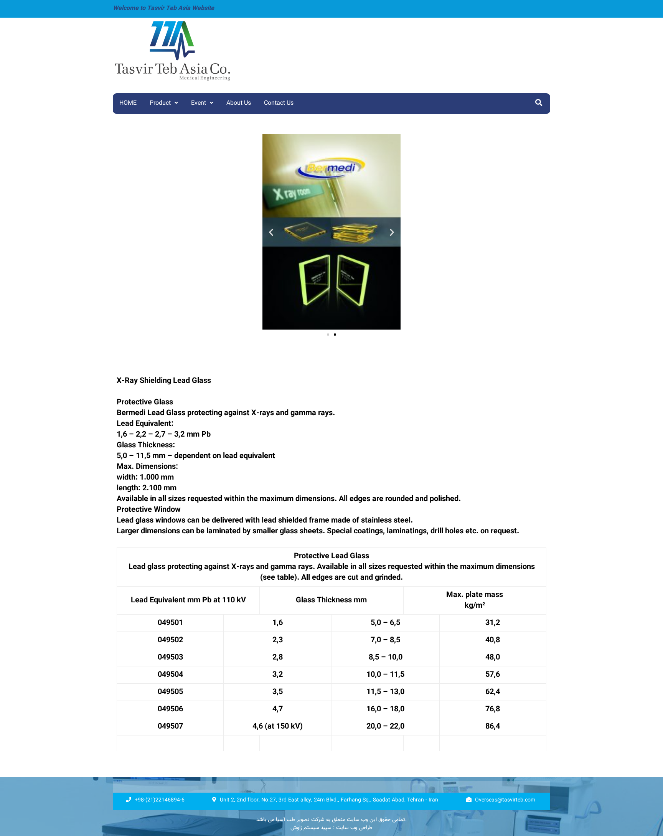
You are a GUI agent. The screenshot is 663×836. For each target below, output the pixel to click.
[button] (328, 334)
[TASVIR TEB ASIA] (200, 50)
